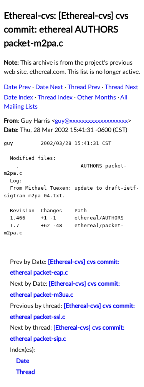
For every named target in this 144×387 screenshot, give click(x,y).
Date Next (49, 87)
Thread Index (55, 97)
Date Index (18, 97)
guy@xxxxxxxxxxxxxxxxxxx (91, 121)
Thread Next (121, 87)
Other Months (96, 97)
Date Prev (17, 87)
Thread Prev (84, 87)
